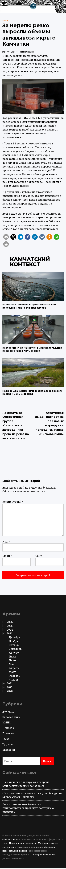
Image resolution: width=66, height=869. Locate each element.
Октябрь (14, 645)
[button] (6, 237)
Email (7, 555)
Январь (14, 679)
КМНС (6, 722)
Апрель (14, 668)
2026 (10, 622)
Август (14, 652)
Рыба (5, 20)
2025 (10, 625)
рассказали (15, 118)
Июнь (12, 660)
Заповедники (11, 717)
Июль (12, 656)
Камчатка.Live (27, 51)
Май (12, 664)
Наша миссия (16, 843)
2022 (10, 683)
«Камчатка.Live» (11, 839)
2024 (10, 629)
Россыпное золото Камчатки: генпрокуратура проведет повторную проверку (28, 807)
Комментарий (12, 501)
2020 (10, 691)
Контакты (31, 843)
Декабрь (14, 637)
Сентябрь (15, 648)
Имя (6, 541)
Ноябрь (14, 641)
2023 (9, 633)
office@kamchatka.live (44, 854)
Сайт (38, 555)
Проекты (8, 733)
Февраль (14, 675)
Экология (8, 749)
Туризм (7, 744)
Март (12, 671)
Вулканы (8, 711)
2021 (9, 687)
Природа (8, 728)
